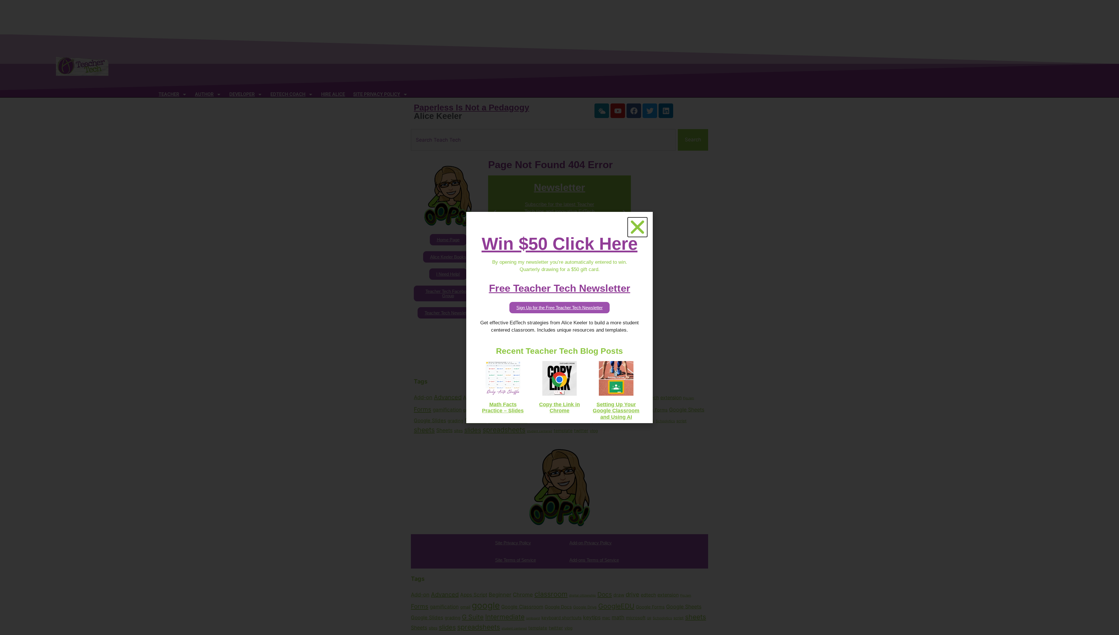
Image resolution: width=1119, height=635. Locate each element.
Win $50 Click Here (560, 244)
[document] (559, 317)
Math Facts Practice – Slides (503, 408)
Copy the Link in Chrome (559, 408)
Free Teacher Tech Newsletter (559, 288)
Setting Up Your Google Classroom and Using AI (616, 411)
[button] (637, 227)
